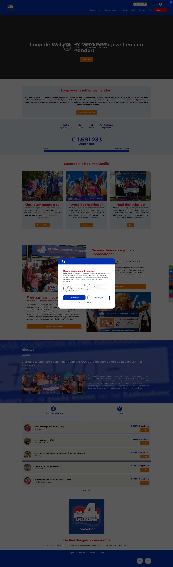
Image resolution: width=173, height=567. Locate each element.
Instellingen (98, 298)
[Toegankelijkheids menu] (171, 2)
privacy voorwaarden (88, 279)
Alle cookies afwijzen (86, 302)
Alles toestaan (74, 298)
